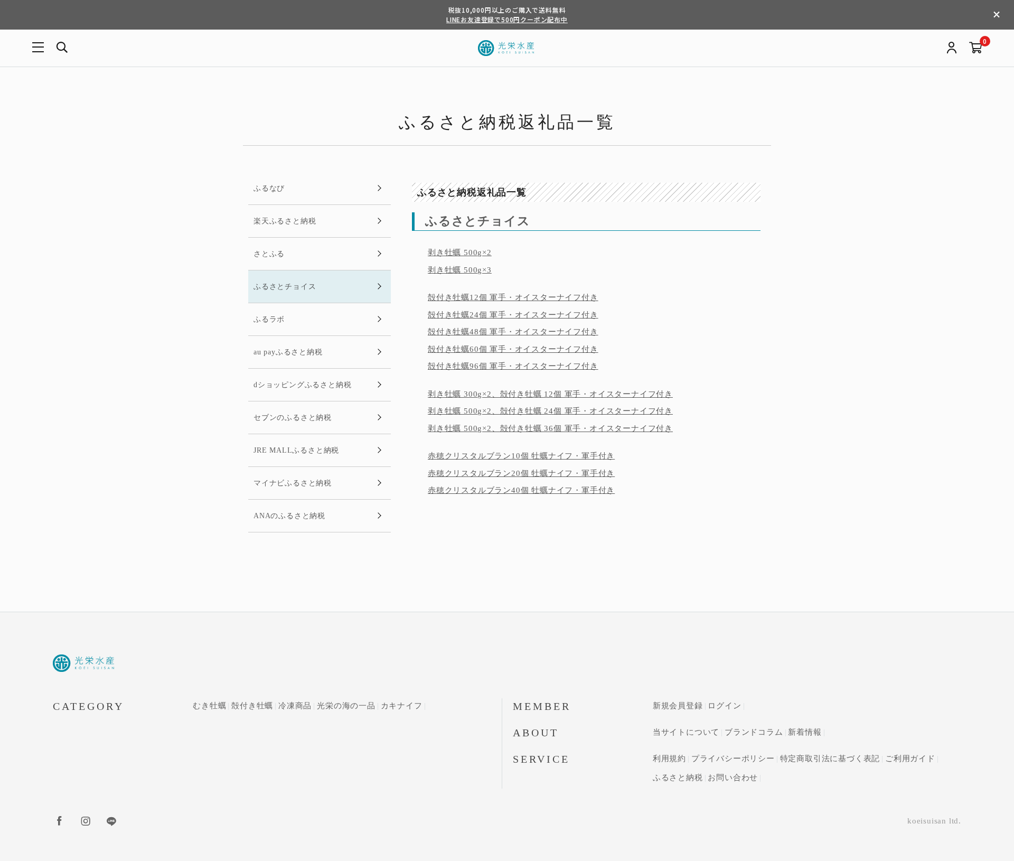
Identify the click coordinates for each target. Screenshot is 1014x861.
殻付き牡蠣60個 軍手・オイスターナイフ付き (513, 349)
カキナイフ (401, 705)
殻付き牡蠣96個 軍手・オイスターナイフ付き (513, 366)
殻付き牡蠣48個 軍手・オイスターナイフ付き (513, 331)
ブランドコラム (754, 732)
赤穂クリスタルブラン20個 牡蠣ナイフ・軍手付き (521, 473)
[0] (975, 48)
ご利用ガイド (910, 758)
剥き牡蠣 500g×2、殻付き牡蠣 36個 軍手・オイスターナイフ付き (550, 428)
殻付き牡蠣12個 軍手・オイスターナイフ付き (513, 297)
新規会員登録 (678, 705)
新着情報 (804, 732)
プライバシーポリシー (733, 758)
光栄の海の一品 (346, 705)
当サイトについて (686, 732)
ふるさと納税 (678, 777)
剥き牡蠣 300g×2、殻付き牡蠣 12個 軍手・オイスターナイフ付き (550, 394)
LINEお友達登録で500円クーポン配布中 (507, 19)
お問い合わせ (733, 777)
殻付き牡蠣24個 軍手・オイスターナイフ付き (513, 315)
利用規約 (669, 758)
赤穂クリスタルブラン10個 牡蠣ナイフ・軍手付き (521, 456)
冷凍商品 (295, 705)
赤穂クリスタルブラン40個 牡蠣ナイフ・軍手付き (521, 490)
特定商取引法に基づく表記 (830, 758)
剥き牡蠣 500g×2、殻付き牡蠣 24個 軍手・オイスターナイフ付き (550, 411)
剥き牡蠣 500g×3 (460, 270)
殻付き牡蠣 (252, 705)
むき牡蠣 (209, 705)
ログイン (724, 705)
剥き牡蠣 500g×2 (460, 252)
